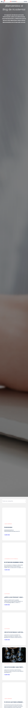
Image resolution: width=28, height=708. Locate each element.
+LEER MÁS (7, 535)
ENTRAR (25, 1)
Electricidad (7, 593)
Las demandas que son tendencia (11, 558)
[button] (1, 1)
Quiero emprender (8, 523)
